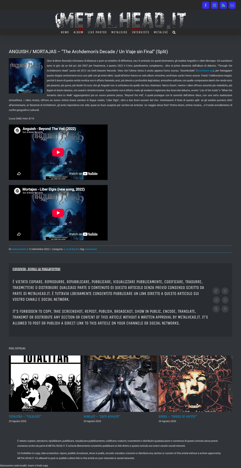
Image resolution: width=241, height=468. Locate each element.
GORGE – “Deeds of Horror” (103, 416)
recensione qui (205, 70)
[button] (174, 31)
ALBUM (70, 249)
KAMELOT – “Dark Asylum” (27, 416)
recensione (91, 249)
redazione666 (18, 249)
